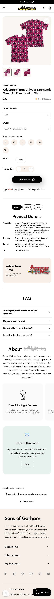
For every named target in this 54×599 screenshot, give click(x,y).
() (44, 99)
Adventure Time (9, 86)
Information (12, 555)
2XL (39, 142)
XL (31, 142)
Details (16, 207)
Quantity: (8, 169)
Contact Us (11, 546)
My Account (12, 563)
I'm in (27, 464)
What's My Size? (17, 136)
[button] (4, 8)
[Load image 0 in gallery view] (7, 72)
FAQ (38, 207)
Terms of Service (17, 589)
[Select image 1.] (17, 72)
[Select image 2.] (27, 72)
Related (28, 207)
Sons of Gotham (22, 594)
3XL (6, 150)
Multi (21, 160)
